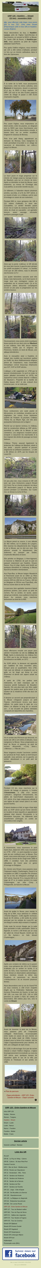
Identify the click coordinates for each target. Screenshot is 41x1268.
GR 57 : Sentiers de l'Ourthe (13, 1187)
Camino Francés (9, 1164)
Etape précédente (13, 1095)
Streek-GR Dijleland (10, 1223)
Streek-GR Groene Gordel (12, 1226)
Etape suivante (28, 1097)
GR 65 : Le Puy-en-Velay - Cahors (15, 1159)
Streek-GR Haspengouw (12, 1232)
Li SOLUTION (27, 1262)
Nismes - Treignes (10, 1117)
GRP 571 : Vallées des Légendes (15, 1215)
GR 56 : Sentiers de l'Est (12, 1184)
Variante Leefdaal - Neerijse (13, 1145)
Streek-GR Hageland (11, 1229)
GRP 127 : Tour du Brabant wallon (15, 1209)
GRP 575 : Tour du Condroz (13, 1221)
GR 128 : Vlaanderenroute (12, 1195)
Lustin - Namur (9, 1125)
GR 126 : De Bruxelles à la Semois (15, 1192)
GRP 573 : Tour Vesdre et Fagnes (15, 1218)
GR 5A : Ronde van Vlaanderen (14, 1170)
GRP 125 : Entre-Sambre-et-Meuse (15, 1206)
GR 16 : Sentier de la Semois (13, 1181)
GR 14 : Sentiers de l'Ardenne (14, 1175)
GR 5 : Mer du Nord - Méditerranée (15, 1167)
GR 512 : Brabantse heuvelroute (14, 1201)
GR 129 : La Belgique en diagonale (15, 1198)
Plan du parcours (12, 1091)
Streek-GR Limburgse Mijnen (13, 1235)
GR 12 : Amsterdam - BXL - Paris (15, 1173)
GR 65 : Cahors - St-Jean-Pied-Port (16, 1161)
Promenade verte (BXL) (12, 1243)
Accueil (6, 1156)
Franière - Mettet (9, 1131)
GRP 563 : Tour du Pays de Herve (15, 1212)
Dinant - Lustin (9, 1123)
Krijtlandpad (8, 1240)
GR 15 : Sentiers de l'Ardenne (14, 1178)
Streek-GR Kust (9, 1237)
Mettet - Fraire (8, 1134)
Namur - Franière (9, 1128)
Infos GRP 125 (9, 1111)
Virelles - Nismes (9, 1114)
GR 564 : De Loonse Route (13, 1204)
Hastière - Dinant (9, 1120)
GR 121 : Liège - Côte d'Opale (14, 1190)
